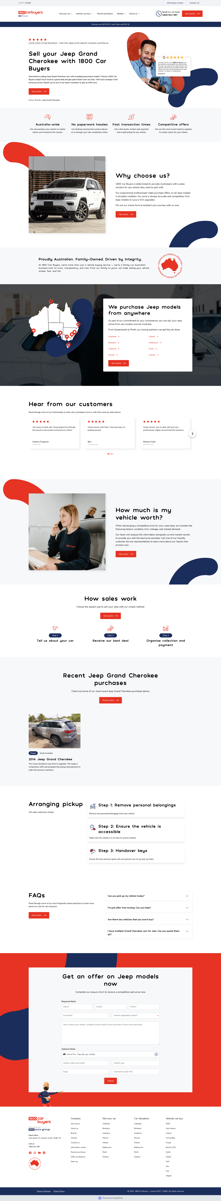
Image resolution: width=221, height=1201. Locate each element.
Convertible (170, 1138)
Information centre (78, 1147)
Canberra (106, 1133)
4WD (168, 1123)
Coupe (168, 1142)
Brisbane (106, 1128)
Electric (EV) (171, 1147)
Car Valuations (141, 1118)
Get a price (75, 1123)
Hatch (168, 1152)
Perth (105, 1152)
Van (167, 1171)
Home (31, 100)
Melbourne (107, 1147)
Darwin (105, 1138)
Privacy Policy (59, 1191)
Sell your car (64, 13)
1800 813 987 (34, 1146)
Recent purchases (105, 13)
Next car (74, 1161)
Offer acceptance (78, 1157)
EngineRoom (118, 1198)
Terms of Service (44, 1191)
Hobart (105, 1142)
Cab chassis (171, 1128)
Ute (167, 1166)
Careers (74, 1138)
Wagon (169, 1176)
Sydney (106, 1157)
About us (133, 13)
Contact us (75, 1142)
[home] (30, 13)
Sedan (168, 1157)
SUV (168, 1161)
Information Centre (175, 3)
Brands (120, 13)
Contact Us (194, 3)
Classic (169, 1133)
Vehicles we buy (83, 13)
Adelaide (106, 1123)
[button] (66, 13)
